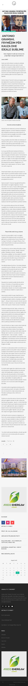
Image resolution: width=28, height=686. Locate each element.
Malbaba (3, 647)
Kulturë (3, 644)
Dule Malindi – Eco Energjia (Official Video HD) (11, 625)
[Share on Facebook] (7, 441)
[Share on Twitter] (9, 441)
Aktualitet (3, 634)
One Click (17, 684)
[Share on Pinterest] (13, 441)
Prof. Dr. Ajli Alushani (9, 531)
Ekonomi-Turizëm (5, 637)
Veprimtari (3, 641)
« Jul (2, 579)
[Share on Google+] (11, 441)
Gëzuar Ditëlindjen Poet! (10, 536)
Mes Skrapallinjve (8, 553)
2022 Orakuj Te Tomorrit (8, 682)
